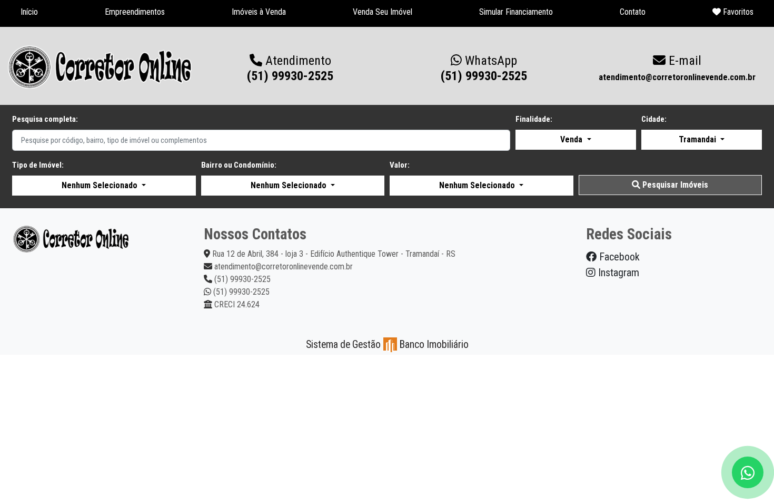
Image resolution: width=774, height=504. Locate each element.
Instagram (617, 272)
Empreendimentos (135, 12)
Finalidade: (533, 119)
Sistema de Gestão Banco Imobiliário (387, 344)
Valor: (400, 165)
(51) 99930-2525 (484, 68)
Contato (633, 12)
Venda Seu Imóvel (382, 12)
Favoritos (737, 12)
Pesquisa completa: (45, 119)
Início (29, 12)
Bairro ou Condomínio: (238, 165)
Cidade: (654, 119)
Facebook (618, 256)
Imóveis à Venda (259, 12)
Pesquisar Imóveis (674, 185)
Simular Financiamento (516, 12)
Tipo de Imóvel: (38, 165)
